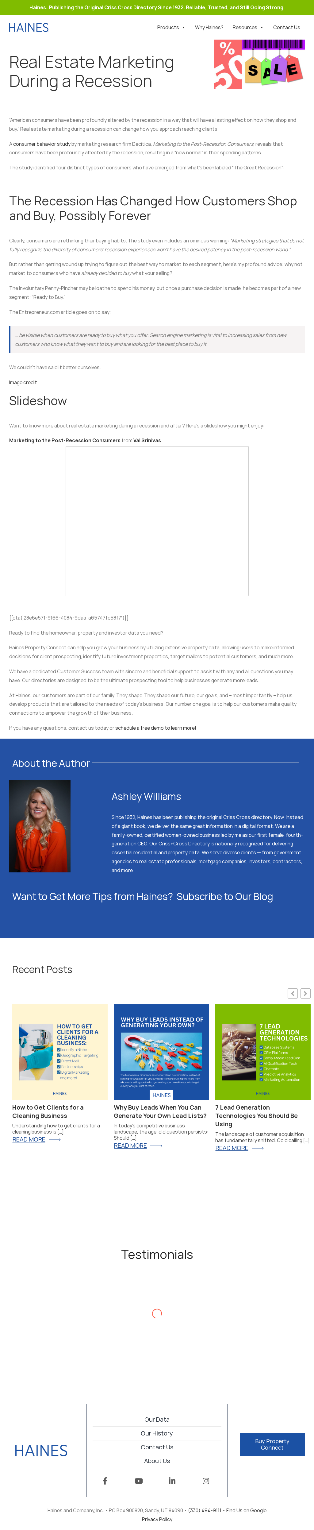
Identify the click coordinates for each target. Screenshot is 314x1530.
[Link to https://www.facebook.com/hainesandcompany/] (105, 1481)
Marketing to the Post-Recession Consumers (65, 440)
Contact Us (286, 27)
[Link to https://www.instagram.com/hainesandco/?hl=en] (206, 1481)
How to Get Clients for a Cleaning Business (48, 1111)
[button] (306, 993)
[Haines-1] (29, 25)
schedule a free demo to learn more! (156, 727)
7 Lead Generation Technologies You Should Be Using (256, 1115)
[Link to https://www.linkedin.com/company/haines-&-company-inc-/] (172, 1481)
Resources (245, 27)
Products (168, 27)
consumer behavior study (42, 144)
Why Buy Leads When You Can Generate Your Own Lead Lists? (160, 1111)
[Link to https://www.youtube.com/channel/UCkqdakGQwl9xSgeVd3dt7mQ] (139, 1481)
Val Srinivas (147, 440)
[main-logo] (41, 1447)
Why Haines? (209, 27)
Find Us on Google (246, 1510)
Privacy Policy (157, 1519)
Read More (232, 1148)
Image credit (23, 382)
